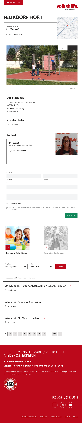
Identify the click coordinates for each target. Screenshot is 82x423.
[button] (70, 47)
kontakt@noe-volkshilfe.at (18, 361)
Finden (60, 266)
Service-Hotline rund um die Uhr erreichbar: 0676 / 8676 (33, 365)
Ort (32, 264)
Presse (75, 416)
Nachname (46, 179)
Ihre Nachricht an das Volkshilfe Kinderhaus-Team (21, 192)
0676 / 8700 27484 (16, 34)
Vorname (9, 179)
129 (54, 334)
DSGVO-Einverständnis (13, 203)
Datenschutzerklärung (29, 416)
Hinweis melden (56, 416)
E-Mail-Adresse (11, 183)
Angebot (7, 264)
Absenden (71, 215)
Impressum (43, 416)
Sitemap (67, 416)
